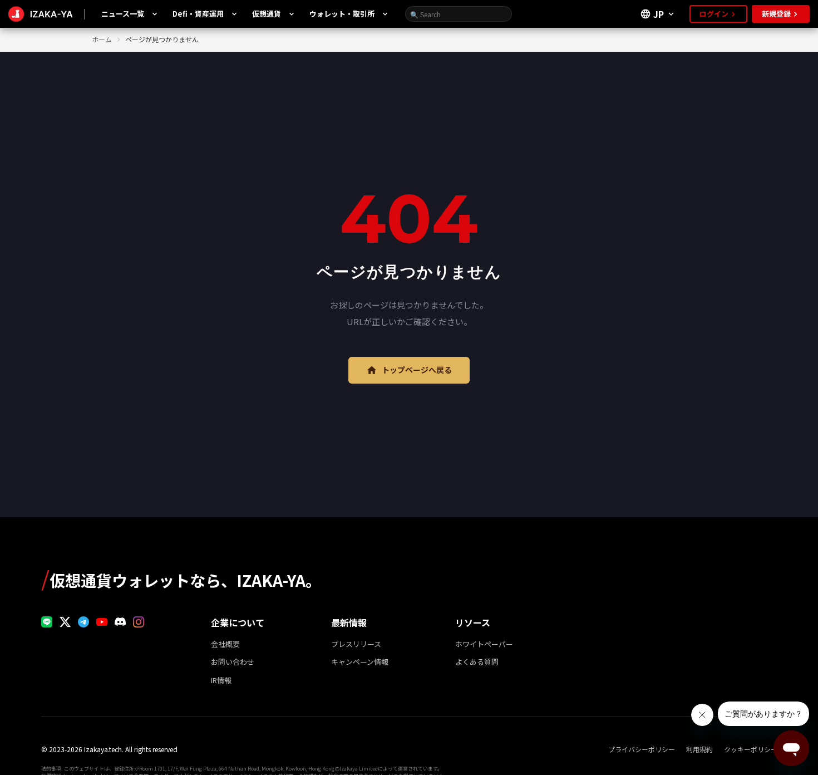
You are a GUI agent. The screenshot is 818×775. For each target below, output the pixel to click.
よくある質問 (477, 661)
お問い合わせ (232, 661)
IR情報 (221, 680)
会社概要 (225, 644)
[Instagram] (138, 621)
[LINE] (46, 621)
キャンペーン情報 (359, 661)
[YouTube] (101, 621)
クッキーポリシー (750, 749)
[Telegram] (83, 621)
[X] (65, 621)
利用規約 (699, 749)
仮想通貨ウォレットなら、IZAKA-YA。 (181, 577)
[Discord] (120, 621)
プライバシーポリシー (641, 749)
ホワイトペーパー (484, 644)
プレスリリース (356, 644)
